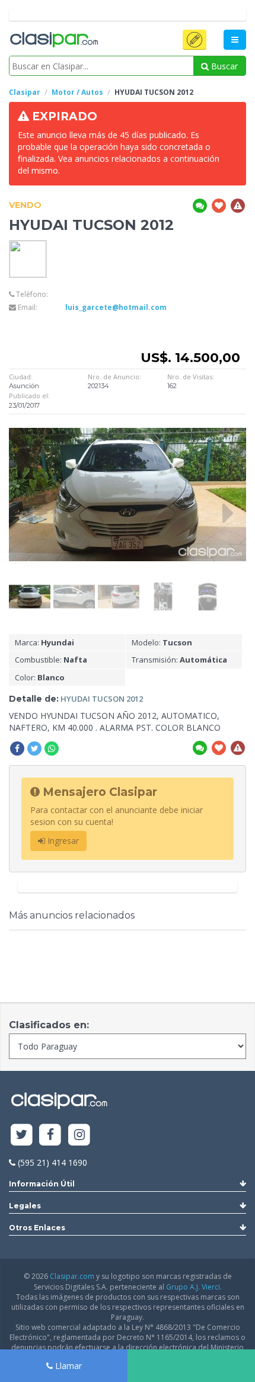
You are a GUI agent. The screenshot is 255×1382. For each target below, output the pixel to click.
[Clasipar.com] (53, 40)
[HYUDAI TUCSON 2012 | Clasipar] (29, 588)
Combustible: (51, 659)
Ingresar (62, 840)
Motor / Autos (77, 92)
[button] (194, 40)
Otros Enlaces (37, 1227)
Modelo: (162, 642)
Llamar (67, 1365)
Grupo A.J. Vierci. (194, 1287)
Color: (40, 677)
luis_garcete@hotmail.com (116, 307)
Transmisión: (179, 659)
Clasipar (24, 92)
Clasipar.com (72, 1276)
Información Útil (42, 1183)
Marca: (44, 642)
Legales (25, 1205)
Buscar (223, 66)
